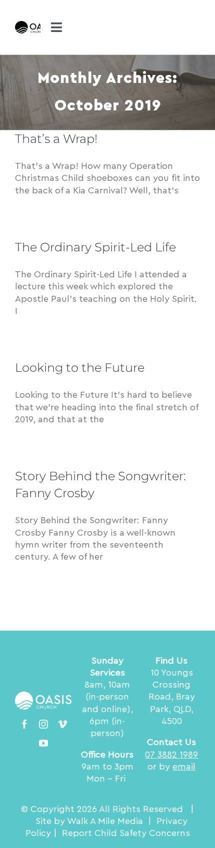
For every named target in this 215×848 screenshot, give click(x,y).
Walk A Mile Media (105, 821)
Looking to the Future (79, 367)
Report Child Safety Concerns (126, 833)
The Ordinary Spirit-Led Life (95, 247)
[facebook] (24, 724)
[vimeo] (62, 724)
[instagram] (43, 724)
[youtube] (43, 743)
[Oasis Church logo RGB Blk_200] (35, 25)
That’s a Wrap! (56, 138)
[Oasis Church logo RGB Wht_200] (43, 696)
